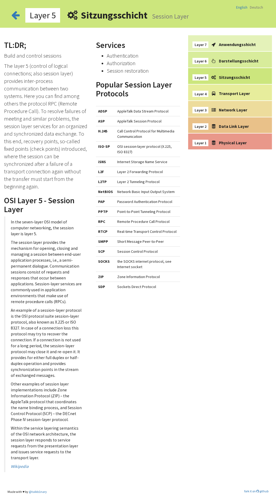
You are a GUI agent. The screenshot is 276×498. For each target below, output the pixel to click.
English (242, 7)
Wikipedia (20, 466)
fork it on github (256, 491)
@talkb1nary (38, 492)
